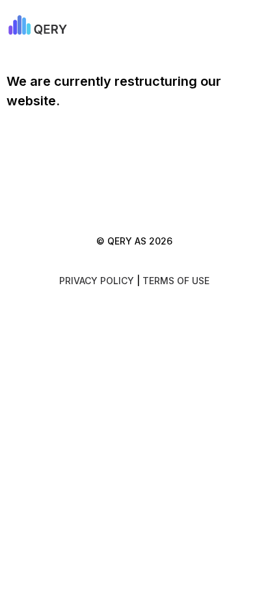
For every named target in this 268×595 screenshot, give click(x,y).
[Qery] (51, 26)
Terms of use (175, 280)
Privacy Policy (96, 280)
